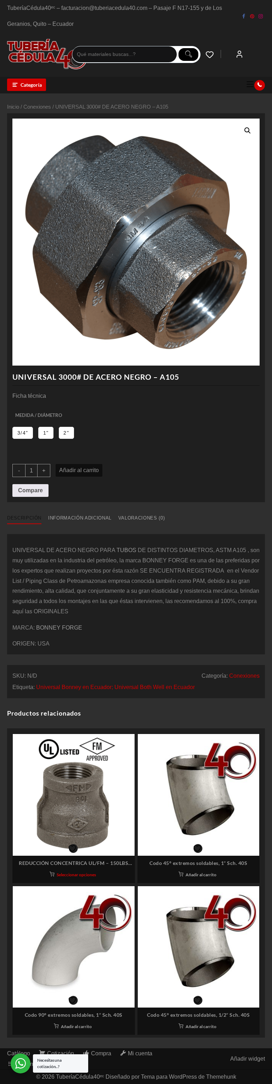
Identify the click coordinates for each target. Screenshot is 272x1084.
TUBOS (126, 550)
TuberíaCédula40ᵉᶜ (80, 1077)
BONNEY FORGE (59, 628)
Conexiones (37, 107)
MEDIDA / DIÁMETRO (38, 415)
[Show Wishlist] (213, 54)
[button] (247, 130)
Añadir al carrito (79, 470)
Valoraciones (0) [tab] (141, 518)
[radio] (22, 433)
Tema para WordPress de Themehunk (188, 1077)
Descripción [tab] (24, 518)
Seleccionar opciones (76, 874)
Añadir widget (247, 1059)
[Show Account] (239, 54)
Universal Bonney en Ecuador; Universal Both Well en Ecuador (115, 687)
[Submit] (188, 54)
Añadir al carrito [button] (201, 874)
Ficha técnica (29, 396)
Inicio (13, 107)
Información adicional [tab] (80, 518)
